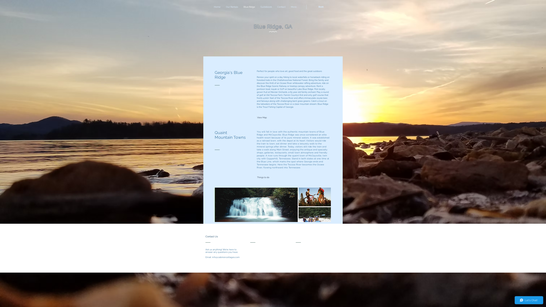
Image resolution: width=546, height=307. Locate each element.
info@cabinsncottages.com (226, 257)
